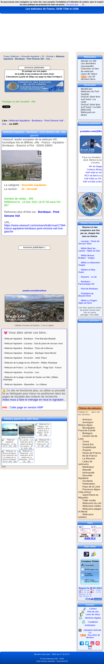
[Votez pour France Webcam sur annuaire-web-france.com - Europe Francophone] (96, 527)
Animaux (87, 419)
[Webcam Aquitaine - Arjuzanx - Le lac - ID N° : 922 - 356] (10, 443)
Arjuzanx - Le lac (89, 277)
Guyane (86, 450)
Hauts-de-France (91, 453)
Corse (85, 441)
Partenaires (88, 483)
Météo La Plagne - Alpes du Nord (88, 301)
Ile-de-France (89, 455)
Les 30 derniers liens (88, 78)
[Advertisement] (52, 32)
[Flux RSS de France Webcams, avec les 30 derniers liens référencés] (84, 76)
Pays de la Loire (91, 486)
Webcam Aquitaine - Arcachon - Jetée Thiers (25, 358)
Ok (82, 4)
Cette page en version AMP (26, 407)
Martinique (88, 467)
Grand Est (87, 444)
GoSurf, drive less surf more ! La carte (90, 99)
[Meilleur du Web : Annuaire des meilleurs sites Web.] (84, 535)
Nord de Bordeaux (89, 288)
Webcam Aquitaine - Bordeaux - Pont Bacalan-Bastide (30, 338)
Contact (93, 609)
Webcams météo (91, 506)
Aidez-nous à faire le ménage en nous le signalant (32, 399)
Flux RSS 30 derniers (93, 636)
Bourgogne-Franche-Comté (86, 429)
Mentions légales (93, 618)
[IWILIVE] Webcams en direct (88, 112)
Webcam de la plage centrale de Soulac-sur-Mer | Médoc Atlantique (30, 378)
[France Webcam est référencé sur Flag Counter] (90, 593)
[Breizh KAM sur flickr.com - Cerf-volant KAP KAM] (90, 647)
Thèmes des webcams (90, 408)
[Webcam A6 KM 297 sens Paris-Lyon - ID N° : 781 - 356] (43, 443)
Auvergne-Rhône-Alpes (86, 423)
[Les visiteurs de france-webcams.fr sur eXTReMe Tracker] (93, 554)
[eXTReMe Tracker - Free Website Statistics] (86, 554)
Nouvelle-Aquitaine (85, 476)
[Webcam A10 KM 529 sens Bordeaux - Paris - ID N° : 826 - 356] (26, 429)
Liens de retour (89, 74)
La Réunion (88, 458)
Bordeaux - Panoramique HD (86, 282)
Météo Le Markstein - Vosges (89, 263)
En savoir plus (72, 4)
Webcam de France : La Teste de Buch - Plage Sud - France (33, 367)
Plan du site (93, 611)
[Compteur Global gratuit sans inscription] (89, 571)
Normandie (88, 472)
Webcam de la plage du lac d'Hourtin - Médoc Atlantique (30, 362)
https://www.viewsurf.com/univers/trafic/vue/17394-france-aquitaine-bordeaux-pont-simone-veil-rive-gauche (35, 228)
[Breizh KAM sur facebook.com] (82, 643)
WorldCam (86, 89)
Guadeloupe (89, 447)
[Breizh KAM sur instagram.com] (92, 643)
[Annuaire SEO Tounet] (95, 535)
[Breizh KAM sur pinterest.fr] (98, 643)
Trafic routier (89, 500)
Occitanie (87, 481)
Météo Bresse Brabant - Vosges (86, 256)
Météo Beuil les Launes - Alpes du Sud (89, 249)
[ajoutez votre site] (90, 538)
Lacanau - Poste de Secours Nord (88, 242)
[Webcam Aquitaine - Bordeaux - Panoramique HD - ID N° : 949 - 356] (10, 429)
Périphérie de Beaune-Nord (85, 294)
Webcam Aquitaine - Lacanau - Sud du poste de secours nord (33, 343)
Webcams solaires (85, 515)
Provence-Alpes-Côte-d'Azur (89, 490)
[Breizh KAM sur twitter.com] (87, 643)
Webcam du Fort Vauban (90, 92)
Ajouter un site (88, 61)
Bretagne (87, 433)
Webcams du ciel (91, 503)
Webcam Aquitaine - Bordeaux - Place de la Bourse (28, 348)
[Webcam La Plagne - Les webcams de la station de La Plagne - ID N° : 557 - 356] (43, 429)
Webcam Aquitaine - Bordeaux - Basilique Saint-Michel (30, 353)
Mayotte (86, 469)
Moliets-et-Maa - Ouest (87, 271)
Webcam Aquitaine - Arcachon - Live (21, 372)
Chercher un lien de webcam (90, 70)
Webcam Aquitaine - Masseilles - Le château (25, 384)
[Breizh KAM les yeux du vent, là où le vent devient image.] (90, 205)
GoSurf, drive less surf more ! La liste (91, 106)
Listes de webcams (85, 462)
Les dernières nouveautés (88, 64)
